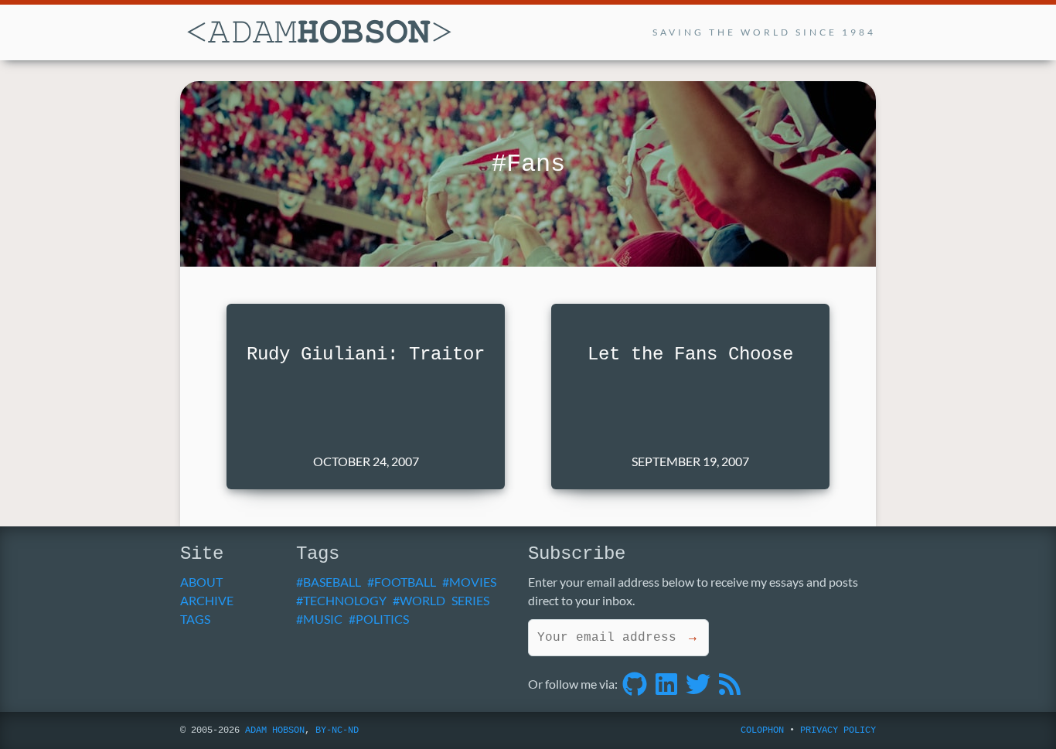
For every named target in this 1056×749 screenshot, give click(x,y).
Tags (195, 618)
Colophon (762, 730)
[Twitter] (698, 684)
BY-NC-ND (337, 730)
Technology (345, 600)
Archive (206, 600)
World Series (444, 600)
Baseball (332, 581)
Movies (472, 581)
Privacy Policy (838, 730)
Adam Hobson (275, 730)
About (201, 581)
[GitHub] (634, 684)
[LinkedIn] (666, 684)
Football (405, 581)
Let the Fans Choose (690, 354)
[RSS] (730, 684)
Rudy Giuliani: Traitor (366, 354)
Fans (535, 164)
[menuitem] (232, 582)
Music (322, 618)
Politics (382, 618)
